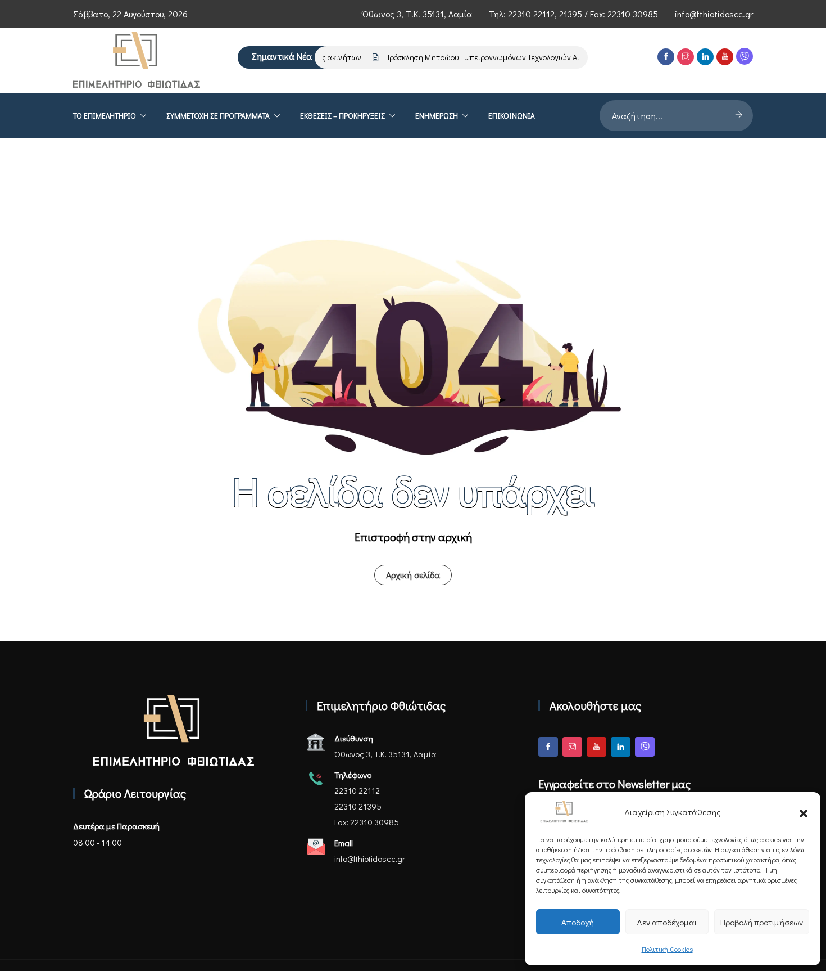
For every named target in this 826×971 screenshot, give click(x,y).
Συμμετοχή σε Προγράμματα (218, 116)
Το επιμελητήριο (104, 116)
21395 (570, 14)
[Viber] (744, 56)
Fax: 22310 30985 (366, 822)
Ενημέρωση (436, 116)
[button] (803, 811)
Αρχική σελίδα (413, 575)
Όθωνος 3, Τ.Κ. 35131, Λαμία (417, 14)
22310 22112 (531, 14)
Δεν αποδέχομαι (667, 922)
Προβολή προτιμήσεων (761, 922)
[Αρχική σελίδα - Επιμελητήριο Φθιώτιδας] (173, 730)
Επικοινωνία (511, 116)
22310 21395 (358, 806)
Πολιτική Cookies (667, 949)
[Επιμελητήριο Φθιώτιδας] (136, 60)
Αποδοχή (577, 922)
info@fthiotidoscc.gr (714, 14)
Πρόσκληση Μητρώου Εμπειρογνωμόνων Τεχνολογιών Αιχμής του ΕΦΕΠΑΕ (503, 57)
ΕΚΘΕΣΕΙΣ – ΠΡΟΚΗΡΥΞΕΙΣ (342, 116)
